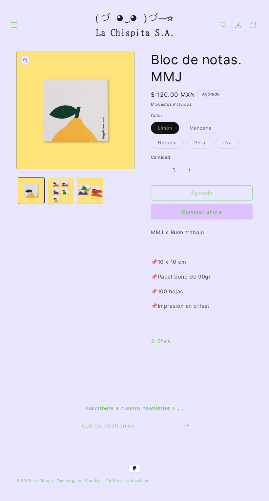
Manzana (204, 129)
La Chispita (45, 480)
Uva (230, 144)
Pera (203, 144)
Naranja (171, 144)
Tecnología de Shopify (78, 480)
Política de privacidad (127, 480)
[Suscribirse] (186, 425)
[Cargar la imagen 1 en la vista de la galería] (31, 190)
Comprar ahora (202, 212)
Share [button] (164, 341)
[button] (14, 25)
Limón (168, 129)
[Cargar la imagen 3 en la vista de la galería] (90, 190)
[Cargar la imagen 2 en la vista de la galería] (61, 190)
